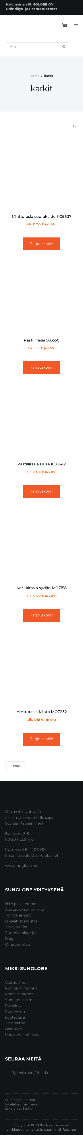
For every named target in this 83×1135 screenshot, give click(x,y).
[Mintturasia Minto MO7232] (41, 667)
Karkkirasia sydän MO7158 (42, 588)
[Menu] (76, 26)
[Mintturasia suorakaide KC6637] (41, 172)
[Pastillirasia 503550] (41, 295)
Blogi (9, 939)
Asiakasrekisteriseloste (24, 909)
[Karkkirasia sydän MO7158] (41, 543)
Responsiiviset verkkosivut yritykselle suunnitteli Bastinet (41, 1127)
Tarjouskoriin (41, 244)
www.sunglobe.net (22, 866)
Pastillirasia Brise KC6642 (41, 464)
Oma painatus (17, 944)
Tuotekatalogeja (20, 933)
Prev (17, 765)
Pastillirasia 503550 (41, 340)
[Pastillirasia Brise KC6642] (41, 419)
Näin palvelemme (20, 904)
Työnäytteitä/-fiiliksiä (30, 1073)
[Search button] (64, 47)
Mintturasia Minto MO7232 (41, 711)
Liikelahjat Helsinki (20, 1100)
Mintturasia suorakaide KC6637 (41, 216)
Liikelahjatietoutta (21, 921)
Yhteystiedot (16, 927)
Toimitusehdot (18, 915)
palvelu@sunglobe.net (37, 855)
